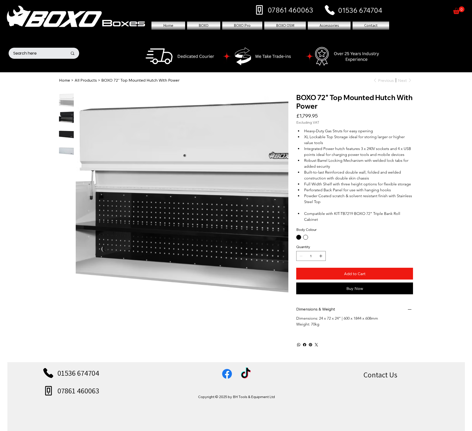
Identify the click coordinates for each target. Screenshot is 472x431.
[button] (458, 10)
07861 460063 (290, 10)
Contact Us (380, 375)
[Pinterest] (310, 344)
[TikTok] (245, 373)
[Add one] (321, 256)
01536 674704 (360, 10)
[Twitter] (316, 344)
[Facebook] (304, 344)
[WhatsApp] (298, 344)
